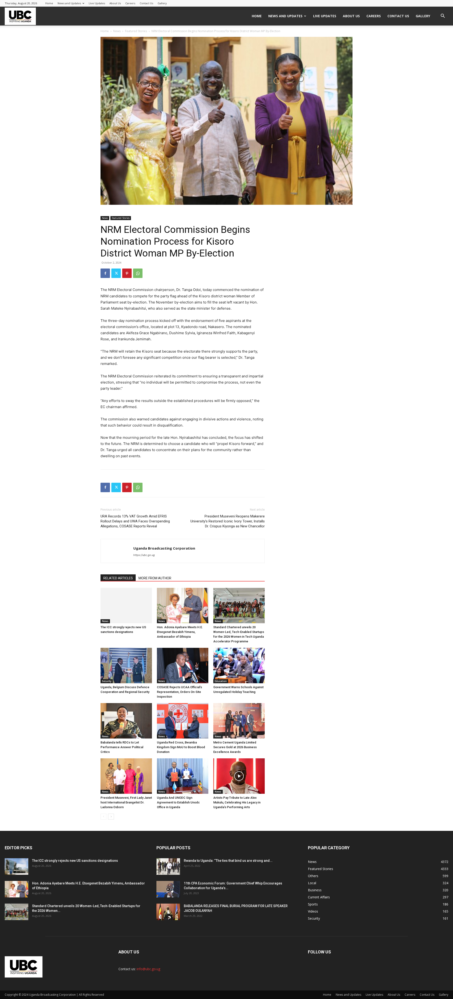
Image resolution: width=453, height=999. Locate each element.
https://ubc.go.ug (144, 555)
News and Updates (69, 3)
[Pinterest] (127, 273)
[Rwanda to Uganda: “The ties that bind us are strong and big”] (168, 866)
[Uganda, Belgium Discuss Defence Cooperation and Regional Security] (126, 665)
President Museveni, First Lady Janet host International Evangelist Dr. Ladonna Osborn (126, 802)
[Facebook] (105, 273)
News (117, 31)
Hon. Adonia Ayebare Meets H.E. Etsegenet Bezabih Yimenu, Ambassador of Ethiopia (180, 631)
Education (221, 681)
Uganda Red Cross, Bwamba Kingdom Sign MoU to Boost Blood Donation (181, 747)
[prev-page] (103, 817)
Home (49, 3)
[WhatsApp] (138, 273)
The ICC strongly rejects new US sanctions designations (75, 860)
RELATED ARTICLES (118, 578)
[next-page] (111, 817)
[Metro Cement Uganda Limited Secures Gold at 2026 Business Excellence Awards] (239, 721)
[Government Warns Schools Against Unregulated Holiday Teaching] (239, 665)
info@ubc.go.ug (148, 969)
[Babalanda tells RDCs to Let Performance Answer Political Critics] (126, 721)
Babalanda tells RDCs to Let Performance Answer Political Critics (122, 747)
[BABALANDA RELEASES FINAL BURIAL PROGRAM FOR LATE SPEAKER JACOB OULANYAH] (168, 912)
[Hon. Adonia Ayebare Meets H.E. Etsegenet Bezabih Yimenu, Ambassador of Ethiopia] (182, 605)
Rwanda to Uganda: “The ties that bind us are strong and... (228, 860)
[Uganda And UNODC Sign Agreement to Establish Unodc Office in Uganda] (182, 776)
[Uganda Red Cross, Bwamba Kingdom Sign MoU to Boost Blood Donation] (182, 721)
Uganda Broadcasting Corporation (164, 548)
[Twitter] (116, 273)
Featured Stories (136, 31)
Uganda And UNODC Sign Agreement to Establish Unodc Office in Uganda (178, 802)
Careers (130, 3)
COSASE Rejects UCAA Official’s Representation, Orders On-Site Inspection (179, 691)
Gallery (162, 3)
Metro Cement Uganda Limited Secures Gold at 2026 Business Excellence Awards (235, 747)
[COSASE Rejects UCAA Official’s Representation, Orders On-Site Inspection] (182, 665)
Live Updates (97, 3)
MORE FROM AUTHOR (154, 578)
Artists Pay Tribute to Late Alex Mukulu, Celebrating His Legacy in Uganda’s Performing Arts (236, 802)
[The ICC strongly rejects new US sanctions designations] (126, 605)
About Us (115, 3)
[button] (442, 16)
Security (106, 681)
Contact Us (146, 3)
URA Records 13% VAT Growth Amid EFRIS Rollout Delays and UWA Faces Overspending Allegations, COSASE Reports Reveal (135, 521)
